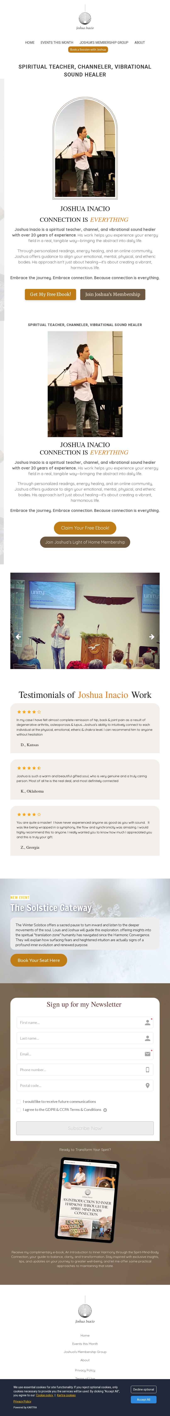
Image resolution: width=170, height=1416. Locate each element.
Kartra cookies (66, 1395)
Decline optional (143, 1389)
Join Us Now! (85, 96)
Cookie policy (45, 1395)
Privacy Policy (22, 1401)
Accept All (143, 1399)
